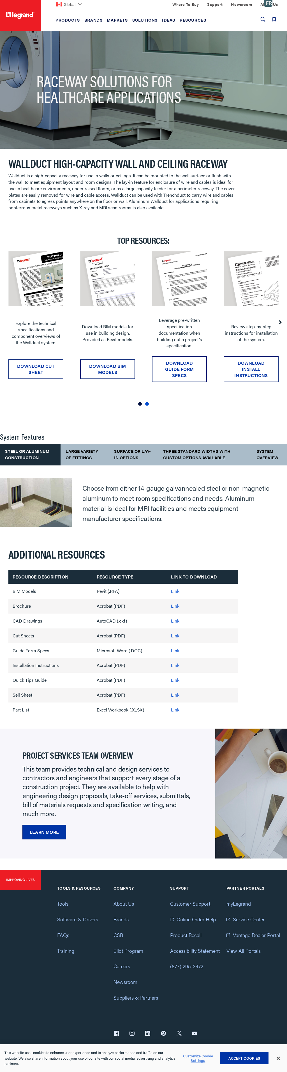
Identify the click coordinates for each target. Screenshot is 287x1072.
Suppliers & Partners (136, 997)
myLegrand (238, 903)
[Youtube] (194, 1034)
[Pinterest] (163, 1034)
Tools (62, 903)
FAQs (63, 934)
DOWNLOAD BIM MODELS (107, 369)
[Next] (280, 322)
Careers (122, 966)
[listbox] (143, 330)
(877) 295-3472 (186, 966)
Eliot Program (128, 950)
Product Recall (186, 934)
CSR (118, 934)
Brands (121, 919)
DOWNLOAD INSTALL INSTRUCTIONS (251, 369)
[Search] (263, 19)
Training (65, 950)
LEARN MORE (44, 832)
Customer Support (190, 903)
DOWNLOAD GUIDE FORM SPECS (179, 369)
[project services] (251, 793)
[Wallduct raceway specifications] (179, 278)
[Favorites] (274, 19)
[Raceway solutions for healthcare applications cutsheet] (35, 278)
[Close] (278, 1058)
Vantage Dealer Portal (256, 934)
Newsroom (125, 981)
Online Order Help (196, 919)
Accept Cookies (244, 1058)
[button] (140, 404)
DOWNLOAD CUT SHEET (35, 369)
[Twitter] (179, 1034)
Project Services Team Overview (77, 755)
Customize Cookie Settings (198, 1058)
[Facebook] (116, 1034)
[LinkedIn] (147, 1034)
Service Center (249, 919)
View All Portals (243, 950)
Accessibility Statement (195, 950)
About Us (124, 903)
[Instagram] (132, 1034)
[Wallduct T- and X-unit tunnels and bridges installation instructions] (251, 278)
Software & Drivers (77, 919)
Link (175, 591)
